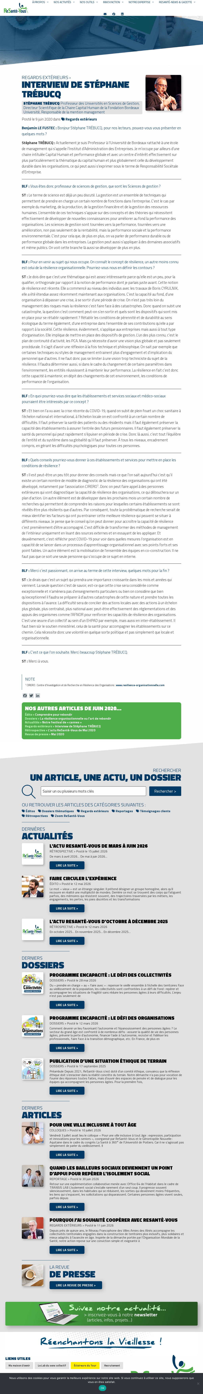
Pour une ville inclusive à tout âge (93, 1124)
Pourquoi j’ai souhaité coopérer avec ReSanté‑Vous (114, 1220)
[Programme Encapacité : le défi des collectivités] (32, 982)
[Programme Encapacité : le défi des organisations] (32, 1025)
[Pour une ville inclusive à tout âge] (32, 1132)
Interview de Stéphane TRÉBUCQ (63, 726)
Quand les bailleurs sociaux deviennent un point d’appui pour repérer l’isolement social (111, 1170)
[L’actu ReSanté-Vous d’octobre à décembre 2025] (32, 929)
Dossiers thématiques (57, 811)
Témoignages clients (154, 811)
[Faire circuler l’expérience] (32, 886)
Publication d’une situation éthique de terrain (108, 1061)
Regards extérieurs (81, 119)
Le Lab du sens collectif (52, 1365)
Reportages (124, 811)
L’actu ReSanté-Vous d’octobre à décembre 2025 (109, 921)
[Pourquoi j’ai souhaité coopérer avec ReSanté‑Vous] (32, 1227)
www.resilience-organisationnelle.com (140, 685)
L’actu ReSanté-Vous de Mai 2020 (60, 730)
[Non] (198, 1383)
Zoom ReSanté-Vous (69, 815)
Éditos (30, 811)
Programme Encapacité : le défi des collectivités (110, 974)
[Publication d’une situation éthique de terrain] (32, 1068)
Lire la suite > (67, 865)
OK (102, 1388)
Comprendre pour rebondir (48, 714)
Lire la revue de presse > (76, 1285)
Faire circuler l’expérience (83, 878)
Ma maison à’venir (19, 1365)
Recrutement (112, 1365)
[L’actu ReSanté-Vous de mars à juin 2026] (32, 853)
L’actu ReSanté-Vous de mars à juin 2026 (98, 845)
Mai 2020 (44, 734)
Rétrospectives (36, 815)
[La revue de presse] (32, 1274)
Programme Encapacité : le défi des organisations (112, 1018)
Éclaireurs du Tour (85, 1365)
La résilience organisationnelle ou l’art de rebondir (68, 718)
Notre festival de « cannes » (53, 722)
